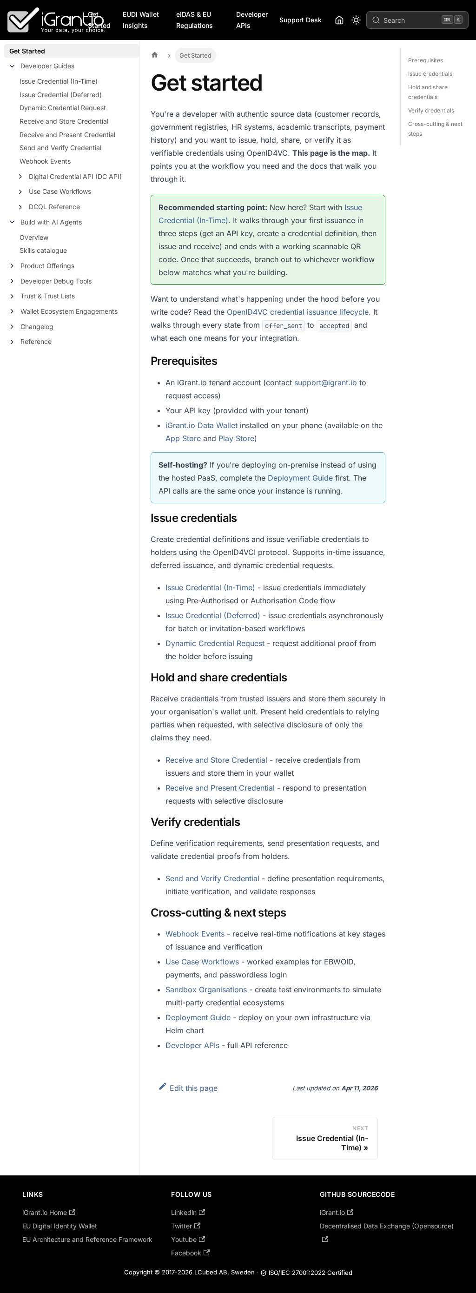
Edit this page (194, 1088)
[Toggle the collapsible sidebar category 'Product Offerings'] (12, 266)
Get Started (99, 20)
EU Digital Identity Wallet (59, 1226)
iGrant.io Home (44, 1212)
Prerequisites (425, 60)
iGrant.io (332, 1212)
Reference (36, 341)
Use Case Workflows (60, 191)
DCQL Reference (54, 207)
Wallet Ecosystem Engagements (69, 311)
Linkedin (184, 1212)
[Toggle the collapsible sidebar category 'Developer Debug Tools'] (12, 281)
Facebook (186, 1253)
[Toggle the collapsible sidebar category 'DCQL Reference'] (20, 207)
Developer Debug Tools (56, 281)
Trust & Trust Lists (47, 296)
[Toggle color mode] (356, 19)
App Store (183, 438)
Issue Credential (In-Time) (59, 81)
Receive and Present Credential (67, 135)
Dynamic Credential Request (63, 108)
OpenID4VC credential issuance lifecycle (298, 312)
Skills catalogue (43, 250)
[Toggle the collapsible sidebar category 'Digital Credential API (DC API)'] (20, 177)
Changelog (36, 326)
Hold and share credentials (428, 92)
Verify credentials (431, 110)
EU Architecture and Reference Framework (87, 1239)
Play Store (236, 438)
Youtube (184, 1239)
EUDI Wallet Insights (141, 20)
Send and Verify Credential (60, 148)
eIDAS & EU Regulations (194, 20)
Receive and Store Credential (64, 121)
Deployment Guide (300, 477)
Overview (34, 237)
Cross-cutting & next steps (435, 128)
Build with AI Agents (51, 222)
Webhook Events (45, 161)
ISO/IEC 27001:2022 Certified (310, 1272)
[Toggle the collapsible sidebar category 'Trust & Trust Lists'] (12, 296)
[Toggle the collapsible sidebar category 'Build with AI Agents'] (12, 222)
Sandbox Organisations (206, 989)
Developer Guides (47, 66)
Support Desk (300, 20)
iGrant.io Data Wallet (201, 425)
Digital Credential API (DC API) (75, 176)
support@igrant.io (325, 382)
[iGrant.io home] (339, 19)
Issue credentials (430, 73)
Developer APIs (252, 20)
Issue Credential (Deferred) (61, 95)
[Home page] (157, 55)
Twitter (181, 1226)
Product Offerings (47, 266)
